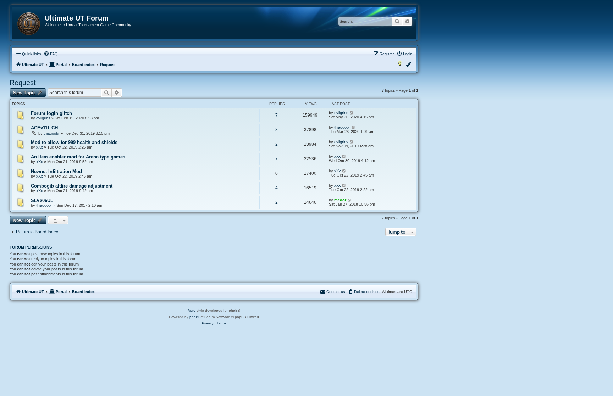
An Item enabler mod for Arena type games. (79, 157)
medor (340, 200)
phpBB (195, 317)
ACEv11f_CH (44, 127)
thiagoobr (52, 133)
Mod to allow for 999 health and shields (74, 142)
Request (23, 83)
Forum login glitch (51, 113)
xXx (39, 147)
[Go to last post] (351, 113)
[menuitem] (51, 54)
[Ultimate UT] (28, 23)
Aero (191, 310)
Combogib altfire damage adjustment (71, 186)
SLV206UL (42, 200)
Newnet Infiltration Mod (56, 171)
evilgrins (43, 118)
